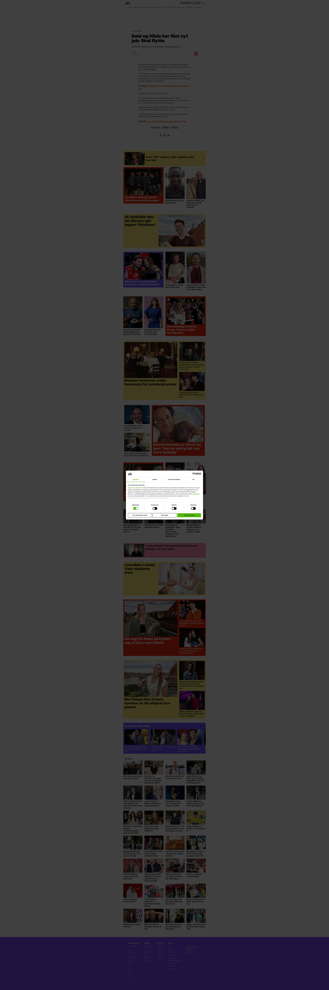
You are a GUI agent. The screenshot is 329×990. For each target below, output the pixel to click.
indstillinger (196, 494)
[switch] (154, 508)
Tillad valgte (164, 515)
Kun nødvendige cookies (139, 515)
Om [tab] (193, 479)
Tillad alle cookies (189, 515)
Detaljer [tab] (155, 479)
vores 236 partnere (137, 488)
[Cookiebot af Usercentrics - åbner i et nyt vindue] (193, 474)
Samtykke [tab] (136, 479)
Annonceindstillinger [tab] (174, 479)
